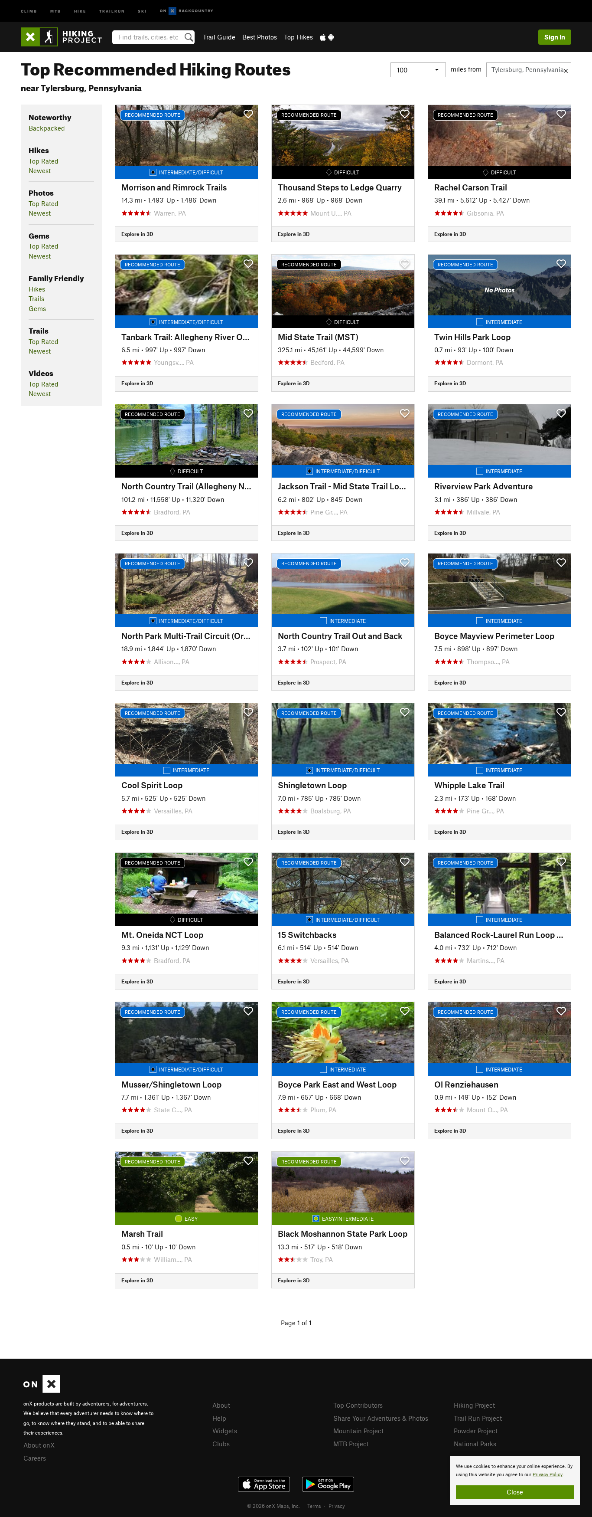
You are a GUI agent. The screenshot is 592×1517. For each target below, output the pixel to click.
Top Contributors (358, 1405)
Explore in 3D (137, 234)
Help (219, 1418)
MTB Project (351, 1444)
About (221, 1405)
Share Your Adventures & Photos (380, 1418)
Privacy (337, 1506)
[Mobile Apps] (327, 37)
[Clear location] (566, 70)
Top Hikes (298, 37)
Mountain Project (358, 1431)
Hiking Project (474, 1405)
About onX (39, 1445)
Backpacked (47, 128)
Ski (142, 10)
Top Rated (44, 161)
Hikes (37, 289)
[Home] (66, 36)
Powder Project (476, 1431)
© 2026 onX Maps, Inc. (273, 1506)
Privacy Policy (548, 1475)
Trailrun (112, 10)
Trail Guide (219, 37)
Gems (37, 308)
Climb (29, 10)
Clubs (221, 1444)
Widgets (224, 1431)
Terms (314, 1506)
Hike (80, 10)
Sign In (554, 37)
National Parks (475, 1444)
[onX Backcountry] (186, 11)
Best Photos (259, 37)
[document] (515, 1480)
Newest (40, 170)
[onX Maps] (41, 1390)
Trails (36, 298)
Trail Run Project (478, 1418)
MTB (55, 10)
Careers (34, 1458)
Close (515, 1492)
